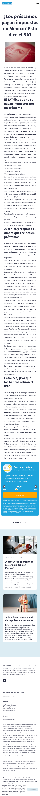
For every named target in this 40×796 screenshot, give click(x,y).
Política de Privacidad (10, 705)
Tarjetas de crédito (13, 558)
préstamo (11, 114)
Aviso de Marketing (9, 710)
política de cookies (7, 791)
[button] (37, 3)
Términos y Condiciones (10, 707)
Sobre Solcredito (8, 696)
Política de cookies (9, 709)
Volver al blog (20, 522)
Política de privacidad (27, 724)
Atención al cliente (9, 719)
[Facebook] (4, 680)
